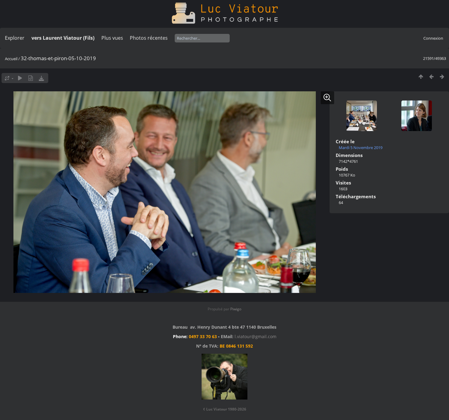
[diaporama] (20, 78)
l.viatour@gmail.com (255, 336)
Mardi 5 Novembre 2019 (360, 147)
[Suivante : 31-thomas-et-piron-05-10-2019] (442, 76)
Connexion (433, 38)
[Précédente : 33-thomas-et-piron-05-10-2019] (431, 76)
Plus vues (112, 38)
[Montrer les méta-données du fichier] (30, 78)
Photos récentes (149, 38)
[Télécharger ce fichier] (41, 78)
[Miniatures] (420, 76)
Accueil (11, 58)
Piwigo (235, 309)
